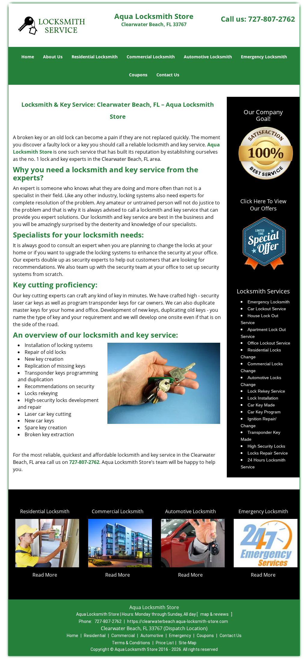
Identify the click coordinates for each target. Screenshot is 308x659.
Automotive (151, 635)
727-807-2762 (271, 19)
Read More (44, 575)
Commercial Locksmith (151, 57)
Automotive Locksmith (208, 57)
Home (27, 57)
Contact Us (167, 75)
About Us (53, 57)
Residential (95, 635)
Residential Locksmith (95, 57)
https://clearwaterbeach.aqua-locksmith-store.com (177, 621)
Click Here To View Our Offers (263, 205)
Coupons (138, 75)
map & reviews (214, 614)
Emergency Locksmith (264, 57)
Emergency (180, 635)
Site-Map (187, 642)
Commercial (123, 635)
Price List (165, 642)
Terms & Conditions (131, 642)
